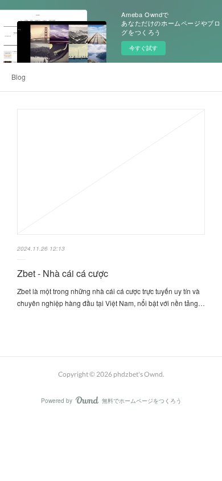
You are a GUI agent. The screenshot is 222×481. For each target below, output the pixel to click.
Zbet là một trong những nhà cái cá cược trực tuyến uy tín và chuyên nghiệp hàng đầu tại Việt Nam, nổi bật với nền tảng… (111, 297)
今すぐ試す (143, 48)
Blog (18, 76)
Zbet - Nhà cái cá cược (62, 273)
